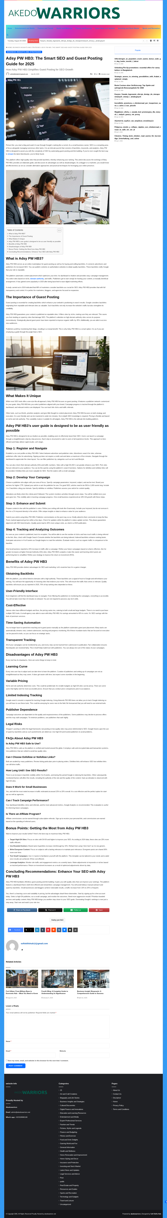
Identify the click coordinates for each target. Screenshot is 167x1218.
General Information (67, 1147)
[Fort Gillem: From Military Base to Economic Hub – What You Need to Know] (22, 979)
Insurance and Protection (69, 1162)
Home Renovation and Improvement (73, 1155)
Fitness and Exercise (84, 28)
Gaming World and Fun (68, 1143)
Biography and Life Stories (70, 1098)
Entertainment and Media (25, 28)
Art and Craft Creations (68, 1094)
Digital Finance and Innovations (71, 1109)
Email (8, 1051)
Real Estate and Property (69, 1185)
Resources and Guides (68, 1189)
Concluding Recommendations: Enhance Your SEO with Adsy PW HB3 (34, 252)
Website (63, 1051)
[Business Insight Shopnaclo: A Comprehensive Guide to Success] (93, 979)
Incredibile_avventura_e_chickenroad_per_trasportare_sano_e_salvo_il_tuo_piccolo (70, 41)
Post (62, 1178)
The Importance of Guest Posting (21, 236)
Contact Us (117, 1094)
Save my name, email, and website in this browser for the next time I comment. (38, 1061)
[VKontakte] (59, 930)
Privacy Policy (118, 1105)
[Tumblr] (42, 930)
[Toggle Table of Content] (58, 230)
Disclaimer (117, 1098)
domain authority (37, 279)
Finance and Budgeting (68, 1132)
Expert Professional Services (71, 1121)
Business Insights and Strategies (26, 47)
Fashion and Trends (45, 28)
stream (10, 154)
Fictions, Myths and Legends (70, 1128)
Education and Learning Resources (73, 1113)
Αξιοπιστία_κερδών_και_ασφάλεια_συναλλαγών (134, 121)
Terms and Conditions (121, 1109)
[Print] (75, 930)
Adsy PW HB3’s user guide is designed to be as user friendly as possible (35, 241)
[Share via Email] (70, 930)
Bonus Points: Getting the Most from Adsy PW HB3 (27, 249)
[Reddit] (53, 930)
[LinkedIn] (37, 930)
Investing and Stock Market (128, 28)
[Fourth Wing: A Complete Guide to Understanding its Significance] (57, 979)
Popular (138, 50)
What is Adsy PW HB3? (17, 233)
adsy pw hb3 (57, 920)
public (62, 1181)
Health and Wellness (64, 28)
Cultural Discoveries (67, 1105)
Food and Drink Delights (69, 1140)
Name (8, 1041)
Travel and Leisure (67, 1201)
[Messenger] (64, 930)
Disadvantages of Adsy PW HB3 (20, 246)
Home (9, 28)
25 (61, 1090)
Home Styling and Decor (69, 1159)
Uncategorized (65, 1204)
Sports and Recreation (151, 28)
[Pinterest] (48, 930)
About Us (116, 1090)
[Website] (22, 949)
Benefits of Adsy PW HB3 (18, 244)
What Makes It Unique (17, 239)
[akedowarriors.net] (64, 12)
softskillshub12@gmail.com (19, 74)
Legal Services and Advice (70, 1174)
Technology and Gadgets (69, 1197)
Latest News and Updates (105, 28)
